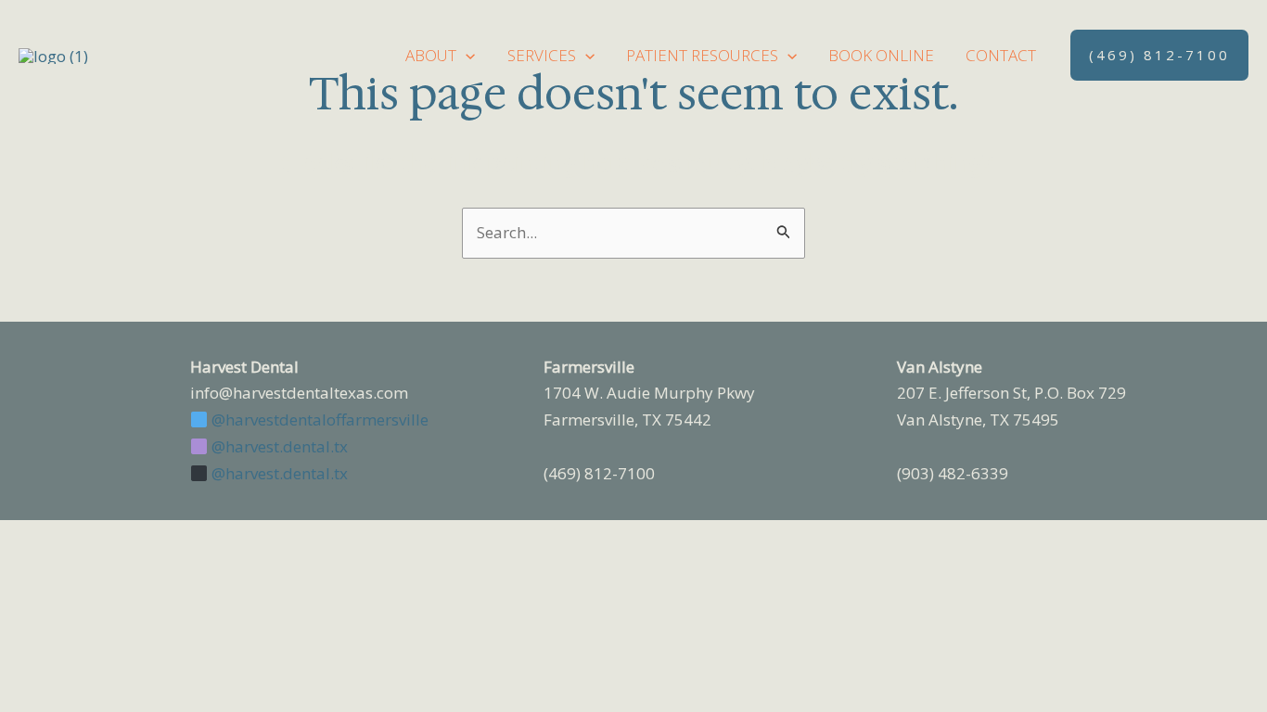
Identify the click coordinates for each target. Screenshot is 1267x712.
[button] (465, 55)
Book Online (881, 55)
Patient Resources (702, 55)
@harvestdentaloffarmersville (318, 419)
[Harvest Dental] (53, 54)
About (430, 55)
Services (541, 55)
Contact (1001, 55)
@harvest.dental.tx (278, 446)
